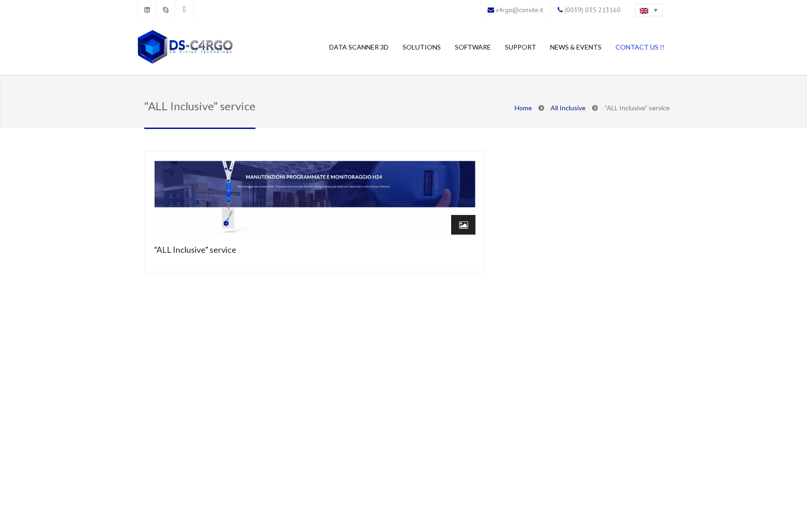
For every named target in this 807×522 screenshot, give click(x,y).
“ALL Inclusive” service (195, 249)
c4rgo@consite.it (519, 10)
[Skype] (165, 10)
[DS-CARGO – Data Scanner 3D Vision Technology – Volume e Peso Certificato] (185, 48)
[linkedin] (146, 10)
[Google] (184, 10)
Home (523, 108)
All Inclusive (568, 108)
